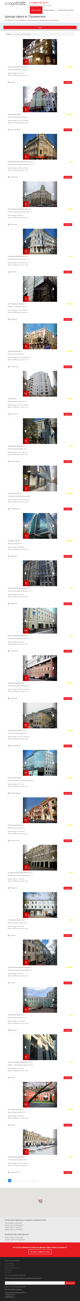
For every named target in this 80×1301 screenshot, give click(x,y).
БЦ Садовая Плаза (14, 114)
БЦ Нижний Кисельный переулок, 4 (19, 967)
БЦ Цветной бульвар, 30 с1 (17, 446)
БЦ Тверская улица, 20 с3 (16, 1015)
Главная (8, 34)
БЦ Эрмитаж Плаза (14, 493)
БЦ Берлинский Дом (14, 351)
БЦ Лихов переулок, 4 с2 (16, 1109)
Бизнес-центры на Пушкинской (14, 1237)
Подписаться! (70, 1283)
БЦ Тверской (12, 399)
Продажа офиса (49, 10)
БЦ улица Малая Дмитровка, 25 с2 (19, 588)
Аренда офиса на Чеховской (13, 1229)
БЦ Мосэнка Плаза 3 (15, 778)
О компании (8, 1270)
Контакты (7, 1272)
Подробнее (68, 82)
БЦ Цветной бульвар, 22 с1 (17, 730)
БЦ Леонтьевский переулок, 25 (18, 67)
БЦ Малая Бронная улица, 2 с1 (18, 256)
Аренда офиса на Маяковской (14, 1225)
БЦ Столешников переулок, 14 (18, 635)
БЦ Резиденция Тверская (16, 304)
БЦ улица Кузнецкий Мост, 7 (17, 1157)
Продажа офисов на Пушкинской (15, 1239)
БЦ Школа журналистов (16, 683)
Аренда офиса (36, 10)
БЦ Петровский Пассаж (16, 825)
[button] (25, 52)
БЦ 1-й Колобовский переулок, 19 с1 (20, 1062)
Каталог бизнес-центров (66, 10)
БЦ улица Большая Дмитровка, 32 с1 (20, 872)
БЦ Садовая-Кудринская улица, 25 (19, 209)
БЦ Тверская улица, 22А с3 (17, 920)
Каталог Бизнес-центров (12, 1268)
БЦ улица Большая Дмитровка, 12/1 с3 (21, 162)
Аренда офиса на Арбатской (13, 1223)
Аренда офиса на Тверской (13, 1227)
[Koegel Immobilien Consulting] (15, 3)
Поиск (40, 27)
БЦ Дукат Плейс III (14, 541)
